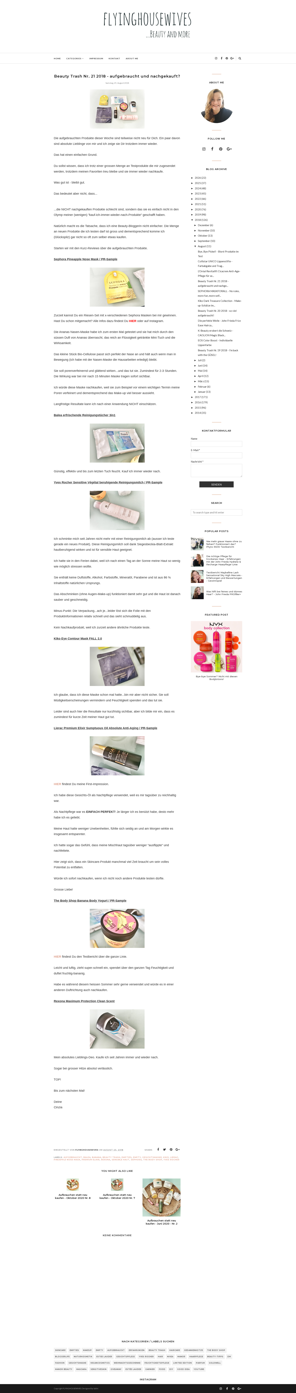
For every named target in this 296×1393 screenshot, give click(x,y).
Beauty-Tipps (215, 1357)
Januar (201, 391)
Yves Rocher (172, 1159)
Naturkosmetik (83, 1357)
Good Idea (183, 1369)
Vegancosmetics (100, 1363)
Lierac (174, 1157)
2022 (198, 198)
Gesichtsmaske (152, 1157)
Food (162, 1369)
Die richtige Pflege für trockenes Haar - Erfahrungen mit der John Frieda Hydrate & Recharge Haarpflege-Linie (223, 560)
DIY (171, 1369)
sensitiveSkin (99, 1369)
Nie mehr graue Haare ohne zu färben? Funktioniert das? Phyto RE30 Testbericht (224, 544)
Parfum (200, 1363)
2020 (198, 209)
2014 (198, 412)
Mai (200, 370)
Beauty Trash (111, 1157)
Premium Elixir (91, 1159)
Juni (200, 365)
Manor (181, 1357)
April (200, 375)
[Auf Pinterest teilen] (171, 1149)
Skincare (60, 1350)
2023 (198, 193)
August (202, 246)
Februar (202, 386)
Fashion (60, 1363)
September (204, 240)
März (201, 381)
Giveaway (116, 1369)
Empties (127, 1157)
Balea (87, 1157)
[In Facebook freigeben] (158, 1149)
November (204, 230)
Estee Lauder (104, 1357)
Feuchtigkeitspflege (157, 1363)
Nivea (170, 1357)
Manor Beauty (63, 1369)
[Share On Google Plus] (177, 1149)
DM (229, 1357)
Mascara (81, 1369)
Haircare (174, 1350)
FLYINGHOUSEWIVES (72, 1388)
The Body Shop (152, 1159)
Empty (137, 1157)
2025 (198, 183)
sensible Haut (121, 1159)
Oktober (202, 235)
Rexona (105, 1159)
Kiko (166, 1157)
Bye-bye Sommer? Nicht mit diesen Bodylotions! (216, 677)
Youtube (199, 1369)
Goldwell (215, 1363)
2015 (198, 407)
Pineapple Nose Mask (67, 1159)
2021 (198, 204)
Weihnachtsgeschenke (127, 1363)
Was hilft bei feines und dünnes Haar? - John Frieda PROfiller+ (224, 593)
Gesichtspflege (125, 1357)
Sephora (136, 1159)
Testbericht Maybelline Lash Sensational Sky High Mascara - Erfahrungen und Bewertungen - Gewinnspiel (224, 576)
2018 (198, 219)
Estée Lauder (133, 1369)
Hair (160, 1357)
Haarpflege (196, 1357)
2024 (198, 188)
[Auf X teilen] (164, 1149)
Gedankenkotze (193, 1350)
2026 (198, 177)
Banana (96, 1157)
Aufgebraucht (73, 1157)
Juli (200, 360)
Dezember (203, 225)
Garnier (150, 1369)
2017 (198, 397)
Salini (96, 1388)
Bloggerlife (62, 1357)
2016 (198, 402)
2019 (198, 214)
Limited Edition (182, 1363)
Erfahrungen (137, 1350)
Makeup (87, 1350)
